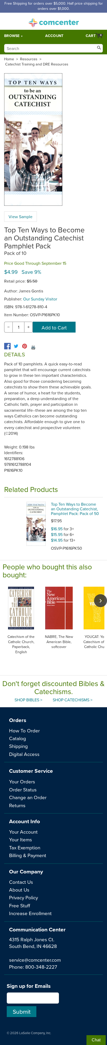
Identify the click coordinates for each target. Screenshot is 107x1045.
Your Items (20, 839)
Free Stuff (19, 905)
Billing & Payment (27, 855)
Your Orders (22, 781)
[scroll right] (100, 600)
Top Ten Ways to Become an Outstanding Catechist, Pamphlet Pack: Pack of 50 (75, 508)
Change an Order (27, 797)
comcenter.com (53, 21)
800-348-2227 (41, 966)
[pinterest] (24, 346)
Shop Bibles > (28, 700)
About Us (19, 889)
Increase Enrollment (30, 913)
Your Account (23, 831)
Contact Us (21, 881)
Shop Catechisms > (72, 700)
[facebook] (7, 346)
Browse (12, 35)
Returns (17, 805)
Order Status (23, 789)
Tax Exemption (24, 847)
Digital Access (24, 753)
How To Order (24, 730)
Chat (96, 1040)
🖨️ (33, 347)
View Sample (20, 216)
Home (9, 59)
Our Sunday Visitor (40, 299)
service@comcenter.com (35, 959)
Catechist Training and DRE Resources (36, 64)
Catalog (17, 738)
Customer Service (31, 771)
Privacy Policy (23, 897)
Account (54, 35)
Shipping (18, 745)
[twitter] (16, 346)
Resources (28, 59)
